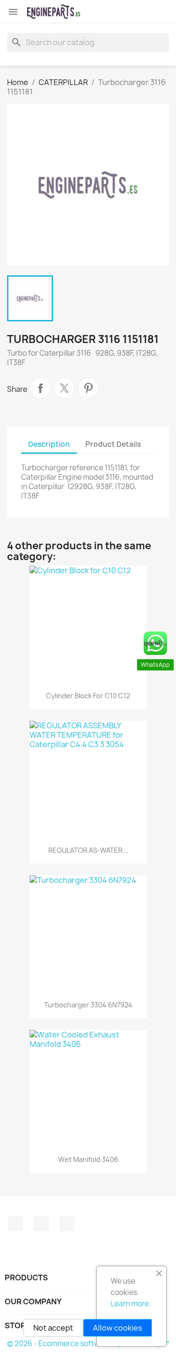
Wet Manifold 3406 (88, 1159)
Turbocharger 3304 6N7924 (88, 1004)
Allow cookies (117, 1328)
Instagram (41, 1223)
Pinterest (88, 388)
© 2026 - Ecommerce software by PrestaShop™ (88, 1343)
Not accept (53, 1328)
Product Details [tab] (113, 444)
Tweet (64, 388)
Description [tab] (49, 444)
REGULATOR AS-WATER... (88, 850)
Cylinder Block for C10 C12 (88, 695)
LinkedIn (67, 1223)
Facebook (15, 1223)
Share (40, 388)
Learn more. (131, 1304)
